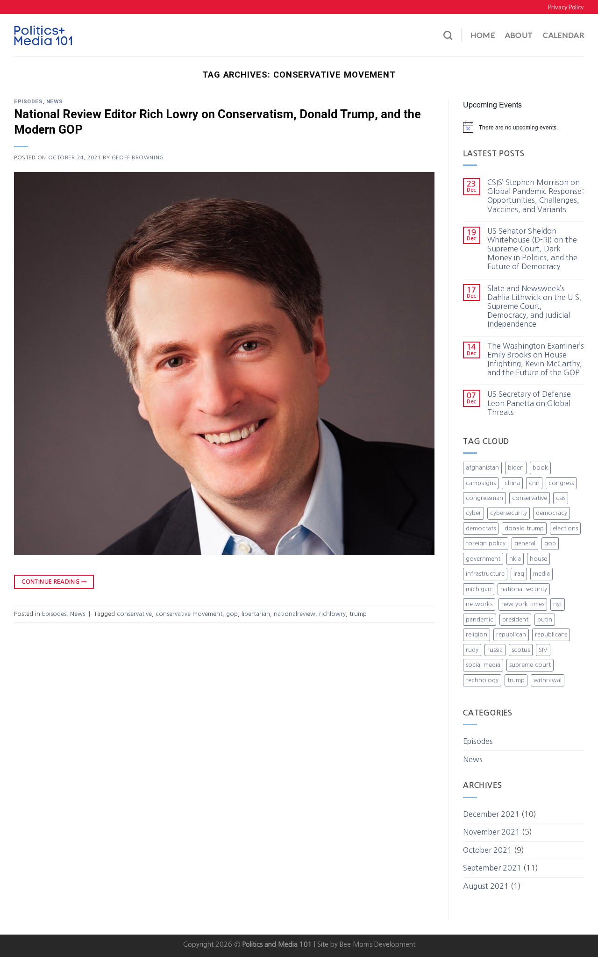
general (524, 543)
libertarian (256, 614)
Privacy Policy (566, 7)
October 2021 (487, 850)
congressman (484, 498)
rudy (472, 650)
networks (479, 604)
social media (483, 665)
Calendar (563, 34)
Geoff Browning (138, 157)
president (515, 619)
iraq (518, 574)
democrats (481, 528)
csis (560, 498)
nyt (557, 604)
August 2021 (486, 886)
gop (232, 614)
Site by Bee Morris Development (366, 944)
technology (482, 680)
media (541, 574)
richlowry (332, 614)
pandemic (479, 619)
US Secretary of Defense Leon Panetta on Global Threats (529, 402)
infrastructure (485, 574)
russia (495, 650)
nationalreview (294, 614)
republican (511, 634)
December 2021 (491, 814)
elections (565, 528)
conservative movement (189, 614)
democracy (551, 513)
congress (561, 483)
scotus (521, 650)
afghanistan (482, 467)
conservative (134, 614)
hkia (515, 559)
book (540, 467)
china (512, 483)
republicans (551, 634)
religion (476, 634)
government (483, 559)
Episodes (28, 102)
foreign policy (485, 543)
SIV (543, 650)
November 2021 (491, 832)
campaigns (481, 483)
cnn (534, 483)
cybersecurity (508, 513)
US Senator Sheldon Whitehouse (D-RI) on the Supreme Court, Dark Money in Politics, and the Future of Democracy (532, 249)
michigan (478, 589)
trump (358, 614)
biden (516, 467)
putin (544, 619)
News (54, 102)
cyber (473, 513)
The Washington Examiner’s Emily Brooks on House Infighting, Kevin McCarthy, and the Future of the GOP (535, 359)
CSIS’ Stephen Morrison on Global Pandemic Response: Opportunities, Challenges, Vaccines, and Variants (535, 196)
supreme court (530, 665)
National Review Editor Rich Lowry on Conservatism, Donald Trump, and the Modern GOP (217, 122)
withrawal (548, 680)
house (538, 559)
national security (523, 589)
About (519, 34)
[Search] (447, 35)
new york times (522, 604)
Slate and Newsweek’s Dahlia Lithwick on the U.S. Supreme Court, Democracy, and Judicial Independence (534, 306)
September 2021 (492, 867)
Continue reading (53, 582)
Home (482, 34)
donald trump (524, 528)
